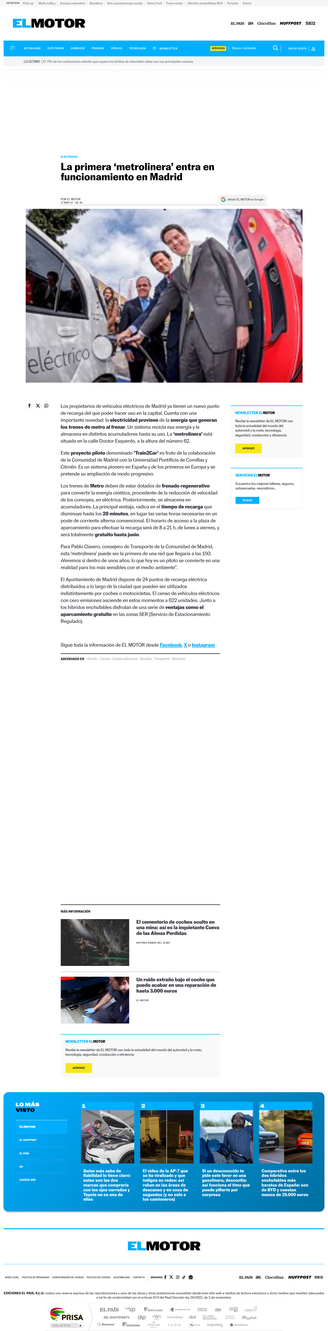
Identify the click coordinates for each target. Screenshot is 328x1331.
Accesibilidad (121, 1277)
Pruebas (98, 48)
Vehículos (178, 659)
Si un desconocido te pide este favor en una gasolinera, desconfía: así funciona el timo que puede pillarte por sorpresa (226, 1182)
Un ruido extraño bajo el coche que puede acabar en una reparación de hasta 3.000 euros (176, 985)
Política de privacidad (35, 1277)
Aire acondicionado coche (125, 3)
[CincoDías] (266, 23)
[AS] (251, 23)
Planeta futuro (228, 1317)
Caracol (249, 1310)
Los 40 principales (132, 1310)
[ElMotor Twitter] (171, 1277)
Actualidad (32, 48)
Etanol (247, 3)
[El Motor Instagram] (177, 1278)
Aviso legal (12, 1277)
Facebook (171, 645)
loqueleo (215, 1324)
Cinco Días (174, 1317)
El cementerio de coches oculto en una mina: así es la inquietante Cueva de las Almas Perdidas (177, 927)
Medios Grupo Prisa (66, 1325)
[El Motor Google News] (190, 1277)
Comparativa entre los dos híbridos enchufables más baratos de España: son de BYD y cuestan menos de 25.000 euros (284, 1182)
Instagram (203, 645)
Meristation (238, 1324)
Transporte (162, 659)
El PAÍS (109, 1310)
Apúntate (79, 1068)
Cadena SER (201, 1310)
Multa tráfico (47, 3)
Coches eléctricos (125, 659)
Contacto (139, 1277)
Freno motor (175, 3)
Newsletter (168, 48)
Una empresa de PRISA (66, 1314)
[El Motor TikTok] (183, 1278)
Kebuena (245, 1317)
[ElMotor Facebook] (165, 1277)
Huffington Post (115, 1317)
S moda (194, 1324)
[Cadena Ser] (310, 23)
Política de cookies (99, 1277)
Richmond (106, 1324)
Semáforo (96, 3)
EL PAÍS (24, 1153)
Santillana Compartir (180, 1310)
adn (232, 1310)
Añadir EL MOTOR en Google (245, 199)
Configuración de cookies (68, 1277)
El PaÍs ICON (174, 1324)
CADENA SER (27, 1179)
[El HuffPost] (290, 23)
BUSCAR (247, 500)
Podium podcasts (153, 1324)
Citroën (92, 659)
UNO (142, 1317)
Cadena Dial (193, 1317)
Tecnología (137, 48)
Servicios (218, 48)
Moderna (129, 1324)
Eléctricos (56, 48)
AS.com (216, 1310)
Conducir (78, 48)
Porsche (233, 3)
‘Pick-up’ (28, 3)
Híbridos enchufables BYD (205, 3)
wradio (156, 1317)
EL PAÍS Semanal (210, 1317)
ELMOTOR (27, 1126)
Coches (105, 659)
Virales (116, 48)
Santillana (155, 1310)
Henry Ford (155, 3)
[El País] (237, 23)
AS (21, 1166)
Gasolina (146, 659)
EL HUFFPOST (28, 1140)
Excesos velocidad (73, 3)
